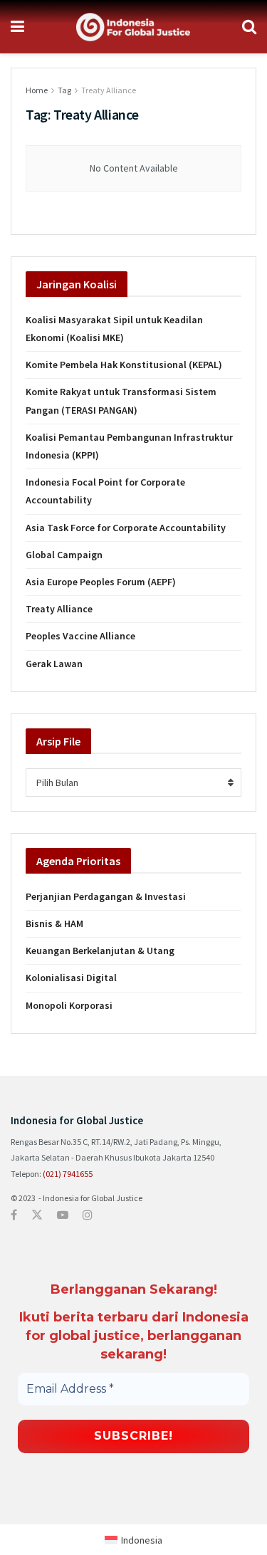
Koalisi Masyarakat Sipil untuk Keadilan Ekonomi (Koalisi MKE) (114, 328)
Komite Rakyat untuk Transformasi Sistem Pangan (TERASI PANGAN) (121, 400)
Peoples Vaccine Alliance (80, 635)
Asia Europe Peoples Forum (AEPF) (101, 581)
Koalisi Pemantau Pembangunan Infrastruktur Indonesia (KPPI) (129, 446)
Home (37, 90)
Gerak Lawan (54, 663)
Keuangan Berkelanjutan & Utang (100, 950)
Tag (64, 90)
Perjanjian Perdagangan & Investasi (106, 896)
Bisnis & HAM (54, 923)
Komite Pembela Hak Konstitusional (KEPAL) (124, 364)
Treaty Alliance (108, 90)
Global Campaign (64, 554)
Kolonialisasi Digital (71, 977)
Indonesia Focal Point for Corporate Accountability (105, 491)
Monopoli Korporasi (69, 1005)
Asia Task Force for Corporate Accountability (126, 527)
